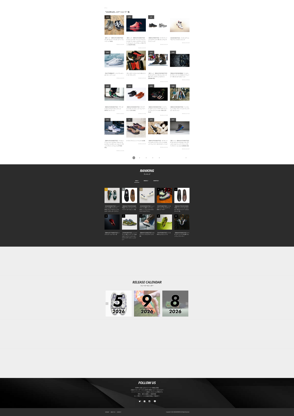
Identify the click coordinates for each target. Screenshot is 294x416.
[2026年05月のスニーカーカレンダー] (119, 304)
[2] (129, 195)
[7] (129, 222)
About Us (113, 412)
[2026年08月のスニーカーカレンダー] (175, 304)
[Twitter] (140, 401)
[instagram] (149, 401)
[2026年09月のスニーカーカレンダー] (147, 304)
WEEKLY (146, 180)
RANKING (147, 170)
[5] (181, 195)
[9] (164, 222)
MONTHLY (156, 180)
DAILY (136, 180)
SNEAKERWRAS (177, 412)
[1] (112, 195)
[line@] (154, 401)
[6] (112, 222)
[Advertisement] (147, 261)
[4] (164, 195)
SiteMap (107, 412)
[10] (181, 222)
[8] (147, 222)
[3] (147, 195)
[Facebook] (144, 401)
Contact (119, 412)
